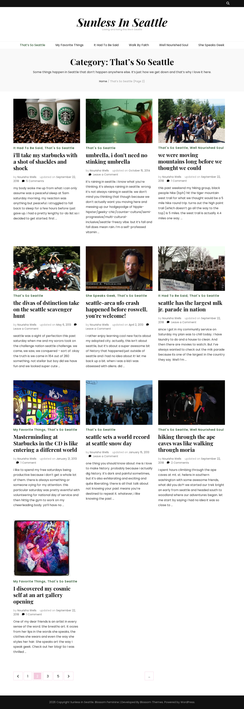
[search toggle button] (228, 3)
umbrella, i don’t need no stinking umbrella (116, 158)
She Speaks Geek (211, 45)
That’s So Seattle (32, 45)
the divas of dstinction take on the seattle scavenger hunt (46, 309)
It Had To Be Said (106, 45)
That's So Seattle (59, 148)
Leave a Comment (105, 174)
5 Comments (35, 181)
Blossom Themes (151, 702)
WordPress (187, 702)
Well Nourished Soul (173, 45)
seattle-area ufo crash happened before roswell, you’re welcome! (116, 309)
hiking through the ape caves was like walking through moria (186, 443)
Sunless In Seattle (122, 22)
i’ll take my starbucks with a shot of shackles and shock (45, 161)
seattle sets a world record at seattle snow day (118, 440)
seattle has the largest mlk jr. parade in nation (190, 306)
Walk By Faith (139, 45)
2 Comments (180, 463)
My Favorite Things (69, 45)
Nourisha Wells (26, 177)
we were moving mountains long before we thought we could (190, 161)
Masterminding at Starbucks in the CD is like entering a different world (45, 443)
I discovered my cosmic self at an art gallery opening (42, 595)
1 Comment (179, 181)
